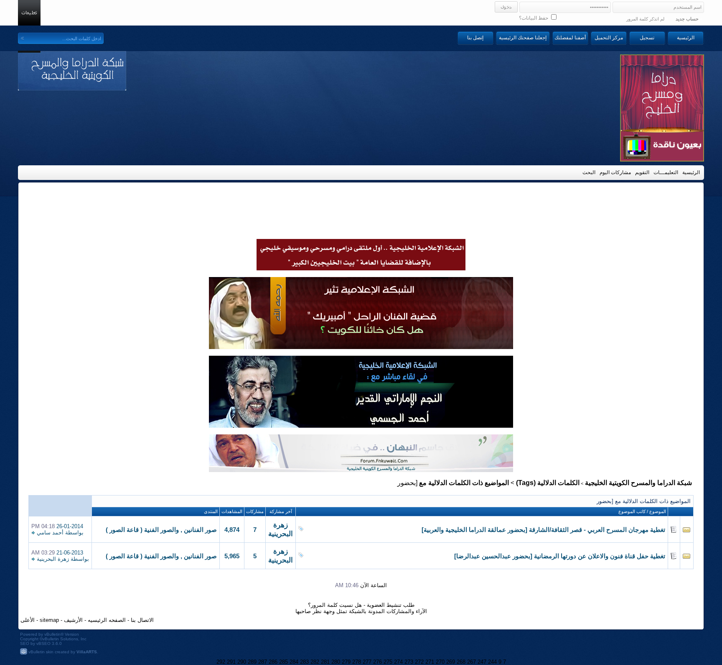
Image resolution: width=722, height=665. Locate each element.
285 (283, 662)
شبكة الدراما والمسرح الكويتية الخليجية (638, 482)
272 (419, 662)
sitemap (49, 620)
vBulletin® (54, 634)
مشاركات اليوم (615, 172)
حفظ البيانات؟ (534, 18)
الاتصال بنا (142, 620)
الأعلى (27, 620)
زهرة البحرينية (53, 559)
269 (450, 662)
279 (346, 662)
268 (461, 662)
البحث (588, 172)
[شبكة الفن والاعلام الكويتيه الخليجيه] (361, 347)
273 (408, 662)
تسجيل (647, 38)
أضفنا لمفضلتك (570, 38)
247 (482, 662)
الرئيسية (685, 38)
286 (273, 662)
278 (356, 662)
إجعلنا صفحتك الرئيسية (523, 38)
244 (492, 662)
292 (220, 662)
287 (262, 662)
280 (335, 662)
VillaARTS (86, 652)
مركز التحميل (609, 38)
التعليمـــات (665, 172)
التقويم (642, 172)
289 (252, 662)
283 (304, 662)
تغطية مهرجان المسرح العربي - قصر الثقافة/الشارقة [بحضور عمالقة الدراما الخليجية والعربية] (543, 529)
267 (471, 662)
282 (314, 662)
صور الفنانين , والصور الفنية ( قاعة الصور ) (161, 529)
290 (241, 662)
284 (294, 662)
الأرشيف (73, 620)
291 (231, 662)
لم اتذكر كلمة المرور (645, 18)
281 (325, 662)
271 (429, 662)
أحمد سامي (50, 532)
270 (440, 662)
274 (398, 662)
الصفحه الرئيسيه (107, 620)
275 (388, 662)
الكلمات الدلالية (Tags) (548, 482)
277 (367, 662)
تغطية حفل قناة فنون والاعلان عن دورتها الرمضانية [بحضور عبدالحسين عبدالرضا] (559, 556)
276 (377, 662)
